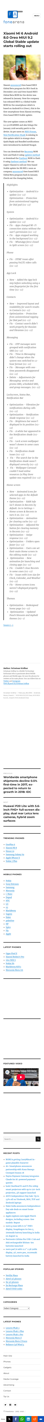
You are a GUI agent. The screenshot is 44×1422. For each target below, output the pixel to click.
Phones (7, 1362)
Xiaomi (11, 695)
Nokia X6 (10, 963)
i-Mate (9, 894)
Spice (8, 927)
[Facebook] (16, 1419)
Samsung (10, 887)
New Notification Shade (14, 135)
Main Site (7, 1356)
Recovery (28, 151)
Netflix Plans (12, 1275)
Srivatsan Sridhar (9, 693)
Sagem (9, 914)
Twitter (6, 681)
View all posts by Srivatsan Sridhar (16, 684)
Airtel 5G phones (13, 1279)
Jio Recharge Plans (14, 1285)
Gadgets (7, 1367)
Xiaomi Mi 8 (11, 848)
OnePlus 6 (10, 844)
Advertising (8, 1385)
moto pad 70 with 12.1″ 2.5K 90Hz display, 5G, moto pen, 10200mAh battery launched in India (21, 1252)
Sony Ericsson (12, 884)
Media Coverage (11, 1379)
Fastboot (23, 158)
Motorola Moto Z (14, 1338)
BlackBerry (11, 910)
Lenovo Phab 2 (12, 1328)
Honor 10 (10, 851)
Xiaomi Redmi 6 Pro (15, 957)
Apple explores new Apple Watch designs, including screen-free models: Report (21, 1219)
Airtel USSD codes (14, 1289)
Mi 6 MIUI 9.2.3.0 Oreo (24, 695)
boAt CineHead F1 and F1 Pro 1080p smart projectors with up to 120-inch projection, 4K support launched (23, 1189)
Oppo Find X (11, 953)
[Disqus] (22, 735)
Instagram (16, 681)
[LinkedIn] (28, 1419)
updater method (32, 155)
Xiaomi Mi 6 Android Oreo (19, 698)
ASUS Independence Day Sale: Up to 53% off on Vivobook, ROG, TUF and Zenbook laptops (22, 1199)
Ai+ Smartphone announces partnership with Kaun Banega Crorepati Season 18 (20, 1169)
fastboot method (19, 161)
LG (7, 904)
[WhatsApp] (22, 1419)
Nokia (8, 880)
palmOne (10, 920)
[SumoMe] (41, 1419)
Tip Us (6, 1396)
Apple (8, 934)
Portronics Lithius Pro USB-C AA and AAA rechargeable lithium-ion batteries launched (23, 1242)
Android (37, 693)
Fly (7, 930)
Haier (8, 917)
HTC (8, 900)
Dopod (9, 897)
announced (15, 85)
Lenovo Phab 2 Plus (15, 1331)
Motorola (10, 890)
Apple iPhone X (13, 858)
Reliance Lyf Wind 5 (15, 1344)
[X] (9, 1419)
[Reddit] (34, 1419)
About (6, 1373)
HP (7, 924)
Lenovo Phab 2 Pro (14, 1334)
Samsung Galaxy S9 (15, 854)
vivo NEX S (11, 960)
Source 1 (7, 625)
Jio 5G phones (12, 1282)
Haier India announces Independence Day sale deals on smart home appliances (23, 1209)
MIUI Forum (30, 131)
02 (7, 907)
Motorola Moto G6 (14, 970)
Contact (7, 1391)
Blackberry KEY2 (13, 967)
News (5, 695)
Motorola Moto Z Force (16, 1341)
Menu (36, 16)
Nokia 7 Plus (11, 861)
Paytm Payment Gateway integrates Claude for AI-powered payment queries (22, 1179)
